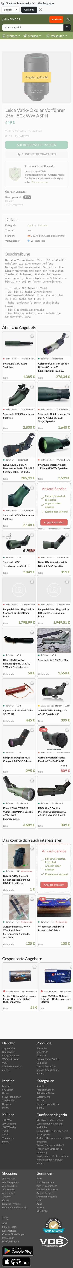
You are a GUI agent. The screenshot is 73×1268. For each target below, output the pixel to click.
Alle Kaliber (8, 1192)
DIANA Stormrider (46, 1066)
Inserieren (56, 19)
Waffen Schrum (10, 1059)
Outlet (5, 1200)
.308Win (7, 1119)
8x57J (5, 1134)
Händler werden (45, 1182)
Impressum (8, 1237)
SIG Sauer (7, 1089)
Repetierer (42, 1086)
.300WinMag (9, 1127)
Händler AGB (9, 1227)
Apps (39, 1203)
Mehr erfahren (40, 181)
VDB (4, 1062)
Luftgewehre (43, 1096)
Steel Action (8, 1100)
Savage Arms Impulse (48, 1069)
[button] (67, 19)
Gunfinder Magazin (46, 1196)
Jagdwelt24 (8, 1048)
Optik (31, 225)
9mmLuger (8, 1137)
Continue (29, 9)
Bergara (6, 1104)
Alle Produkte (9, 1185)
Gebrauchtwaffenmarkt (15, 1207)
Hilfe (39, 1178)
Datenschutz (9, 1230)
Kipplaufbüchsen (45, 1089)
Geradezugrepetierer (47, 1104)
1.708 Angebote (14, 204)
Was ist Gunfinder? (46, 1185)
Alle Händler (9, 1189)
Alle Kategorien (10, 1182)
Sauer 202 (42, 1051)
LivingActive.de (10, 1055)
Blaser (5, 1093)
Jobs (38, 1200)
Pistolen (40, 1100)
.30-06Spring (9, 1123)
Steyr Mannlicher (11, 1096)
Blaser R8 (41, 1048)
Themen (6, 1196)
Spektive (42, 225)
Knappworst (13, 197)
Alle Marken (8, 1178)
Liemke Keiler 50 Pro (47, 1059)
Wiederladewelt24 (12, 1066)
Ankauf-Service (44, 1192)
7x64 (5, 1130)
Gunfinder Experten (47, 1189)
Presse (40, 1207)
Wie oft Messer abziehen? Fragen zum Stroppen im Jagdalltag (50, 1149)
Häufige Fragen (10, 1241)
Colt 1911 (42, 1062)
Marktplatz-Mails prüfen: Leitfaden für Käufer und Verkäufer (49, 1123)
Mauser (6, 1086)
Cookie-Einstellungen (13, 1234)
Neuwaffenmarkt (11, 1203)
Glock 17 (41, 1055)
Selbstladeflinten (45, 1093)
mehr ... (6, 1069)
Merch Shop (42, 1210)
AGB (4, 1223)
